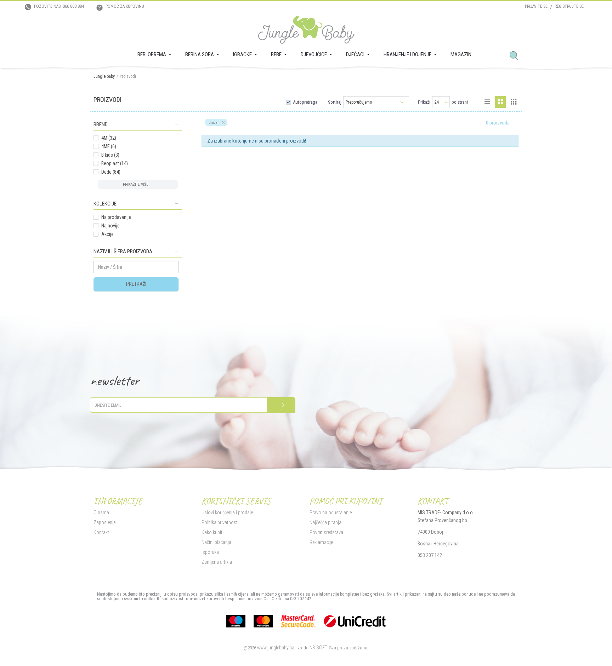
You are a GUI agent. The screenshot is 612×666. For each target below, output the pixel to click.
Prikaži (424, 102)
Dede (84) (110, 172)
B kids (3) (110, 155)
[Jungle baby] (306, 30)
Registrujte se (569, 6)
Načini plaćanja (216, 542)
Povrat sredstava (326, 532)
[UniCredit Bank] (355, 621)
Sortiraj (334, 102)
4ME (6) (108, 146)
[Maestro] (235, 621)
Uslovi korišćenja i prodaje (227, 512)
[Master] (263, 621)
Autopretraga (305, 102)
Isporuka (210, 552)
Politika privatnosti (220, 522)
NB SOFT (318, 647)
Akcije (107, 234)
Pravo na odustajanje (331, 512)
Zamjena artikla (217, 562)
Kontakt (101, 532)
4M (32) (108, 138)
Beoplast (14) (114, 163)
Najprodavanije (116, 217)
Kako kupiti (212, 532)
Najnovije (110, 225)
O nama (101, 512)
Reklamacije (321, 542)
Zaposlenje (104, 522)
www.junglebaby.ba (275, 647)
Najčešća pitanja (325, 522)
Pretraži (136, 284)
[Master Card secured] (298, 621)
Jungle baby (104, 76)
